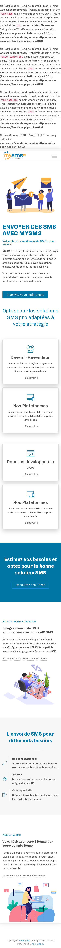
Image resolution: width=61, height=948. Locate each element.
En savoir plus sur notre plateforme (23, 875)
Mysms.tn (24, 940)
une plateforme (28, 255)
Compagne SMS (22, 790)
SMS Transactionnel (24, 758)
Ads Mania (38, 943)
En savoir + (31, 377)
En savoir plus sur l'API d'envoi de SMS (24, 658)
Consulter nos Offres (30, 585)
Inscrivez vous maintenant (25, 295)
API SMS (17, 774)
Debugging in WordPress (15, 29)
